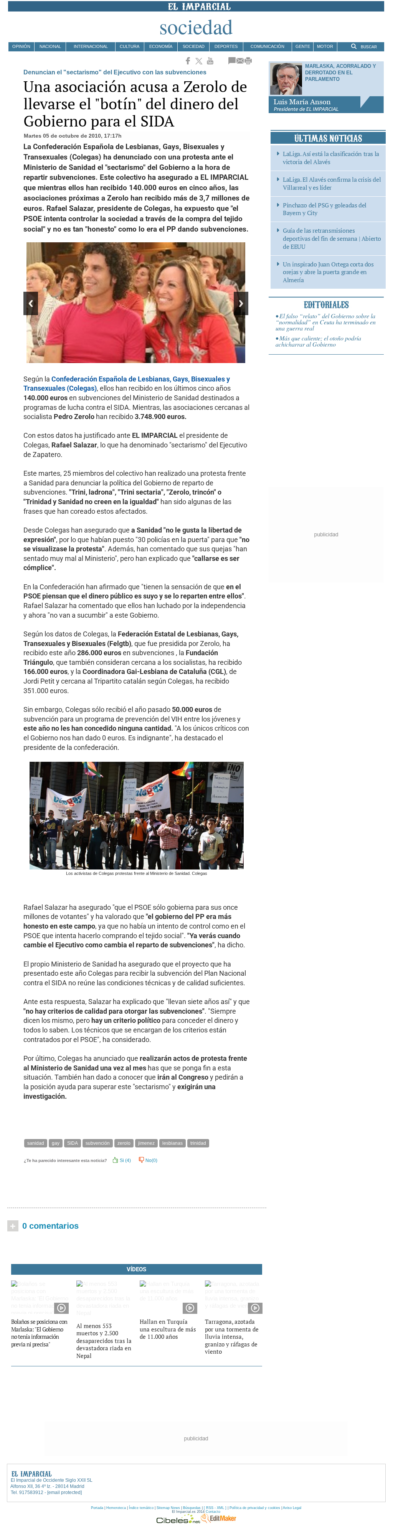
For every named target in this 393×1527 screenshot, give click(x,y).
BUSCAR (368, 46)
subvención (98, 1143)
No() (150, 1160)
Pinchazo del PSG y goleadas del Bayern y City (325, 209)
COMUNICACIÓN (267, 46)
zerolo (123, 1143)
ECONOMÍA (160, 46)
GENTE (303, 46)
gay (55, 1143)
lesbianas (172, 1143)
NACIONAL (50, 46)
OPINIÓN (21, 46)
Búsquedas (192, 1508)
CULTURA (129, 46)
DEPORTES (226, 46)
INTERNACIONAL (91, 46)
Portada (97, 1508)
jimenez (146, 1143)
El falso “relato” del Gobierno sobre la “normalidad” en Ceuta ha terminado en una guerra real (326, 322)
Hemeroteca (116, 1508)
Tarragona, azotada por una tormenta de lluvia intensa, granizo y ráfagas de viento (232, 1336)
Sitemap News (168, 1508)
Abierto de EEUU (332, 238)
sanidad (35, 1143)
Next (241, 303)
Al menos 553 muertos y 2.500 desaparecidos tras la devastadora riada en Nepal (104, 1340)
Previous (30, 303)
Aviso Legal (292, 1508)
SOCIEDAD (194, 46)
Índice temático (141, 1508)
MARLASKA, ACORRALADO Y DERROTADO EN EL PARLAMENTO (340, 72)
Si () (125, 1160)
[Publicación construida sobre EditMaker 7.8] (218, 1521)
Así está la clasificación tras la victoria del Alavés (331, 158)
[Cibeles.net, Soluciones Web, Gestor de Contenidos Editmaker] (178, 1521)
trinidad (198, 1143)
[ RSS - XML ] (215, 1508)
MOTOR (325, 46)
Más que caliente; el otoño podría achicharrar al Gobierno (318, 341)
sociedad (196, 26)
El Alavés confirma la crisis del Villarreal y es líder (332, 184)
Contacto (213, 1512)
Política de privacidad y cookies (255, 1508)
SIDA (72, 1143)
